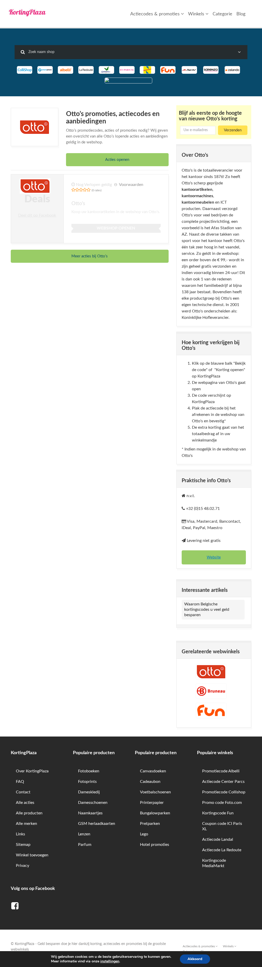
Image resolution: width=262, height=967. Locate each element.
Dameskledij (89, 792)
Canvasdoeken (153, 771)
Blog (240, 14)
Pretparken (150, 824)
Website (214, 557)
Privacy (22, 866)
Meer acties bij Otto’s (89, 256)
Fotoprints (87, 782)
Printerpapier (152, 803)
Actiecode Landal (217, 839)
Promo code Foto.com (222, 803)
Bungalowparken (155, 813)
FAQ (20, 782)
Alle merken (26, 824)
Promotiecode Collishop (223, 792)
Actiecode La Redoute (221, 850)
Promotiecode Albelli (220, 771)
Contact (23, 792)
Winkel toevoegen (32, 855)
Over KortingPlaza (32, 771)
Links (20, 834)
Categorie (222, 14)
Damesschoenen (92, 803)
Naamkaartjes (90, 813)
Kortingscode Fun (218, 813)
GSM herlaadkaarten (96, 824)
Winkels (196, 14)
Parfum (84, 845)
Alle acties (25, 803)
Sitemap (23, 845)
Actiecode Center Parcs (223, 782)
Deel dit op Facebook (37, 215)
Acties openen (117, 160)
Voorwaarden (131, 185)
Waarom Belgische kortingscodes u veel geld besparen (206, 609)
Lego (144, 834)
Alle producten (29, 813)
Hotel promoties (154, 845)
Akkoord (195, 959)
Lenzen (84, 834)
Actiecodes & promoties (155, 14)
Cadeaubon (150, 782)
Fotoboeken (88, 771)
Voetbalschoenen (155, 792)
